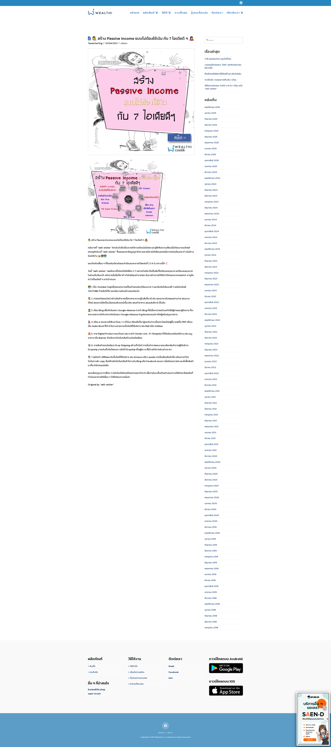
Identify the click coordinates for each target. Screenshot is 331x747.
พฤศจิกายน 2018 (212, 603)
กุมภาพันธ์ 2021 (211, 444)
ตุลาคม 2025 (210, 112)
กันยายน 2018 (211, 615)
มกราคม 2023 (211, 308)
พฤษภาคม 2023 (212, 284)
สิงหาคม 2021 (211, 408)
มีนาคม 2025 (210, 154)
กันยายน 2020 (211, 473)
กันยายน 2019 (211, 544)
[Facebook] (241, 3)
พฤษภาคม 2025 (212, 142)
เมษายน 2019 (210, 574)
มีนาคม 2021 (210, 438)
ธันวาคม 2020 (211, 456)
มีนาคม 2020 (210, 509)
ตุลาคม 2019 (210, 538)
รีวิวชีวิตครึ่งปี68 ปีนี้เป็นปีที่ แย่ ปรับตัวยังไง (223, 73)
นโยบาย (170, 733)
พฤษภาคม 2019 (211, 568)
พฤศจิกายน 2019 (212, 532)
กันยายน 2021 (211, 402)
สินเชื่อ (92, 666)
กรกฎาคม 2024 (211, 201)
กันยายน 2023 (211, 260)
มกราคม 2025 (211, 166)
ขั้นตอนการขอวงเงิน (138, 677)
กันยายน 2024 (211, 189)
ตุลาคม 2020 (210, 467)
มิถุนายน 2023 (211, 278)
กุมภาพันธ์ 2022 (212, 373)
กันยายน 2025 (211, 118)
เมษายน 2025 (211, 148)
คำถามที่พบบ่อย (137, 683)
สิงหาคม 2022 (211, 337)
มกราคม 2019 (211, 592)
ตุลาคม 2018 (210, 609)
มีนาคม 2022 (210, 367)
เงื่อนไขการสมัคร (137, 672)
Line (171, 677)
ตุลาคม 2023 (210, 254)
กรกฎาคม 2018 (211, 627)
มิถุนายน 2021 (211, 420)
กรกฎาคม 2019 (211, 556)
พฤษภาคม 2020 (212, 497)
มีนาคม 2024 (210, 225)
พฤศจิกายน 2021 (212, 390)
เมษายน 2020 (211, 503)
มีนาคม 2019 (210, 580)
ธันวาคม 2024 (211, 172)
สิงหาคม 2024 (211, 195)
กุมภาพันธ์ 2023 (212, 302)
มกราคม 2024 (211, 237)
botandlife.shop (96, 689)
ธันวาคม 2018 (211, 598)
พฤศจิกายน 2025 (212, 107)
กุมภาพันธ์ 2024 (212, 231)
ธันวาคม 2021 (210, 385)
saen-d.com (94, 693)
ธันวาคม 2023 (211, 243)
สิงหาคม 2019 (211, 550)
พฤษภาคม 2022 (212, 355)
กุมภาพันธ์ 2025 (212, 160)
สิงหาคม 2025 (211, 124)
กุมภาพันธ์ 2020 (212, 515)
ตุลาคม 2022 (210, 326)
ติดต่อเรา (161, 733)
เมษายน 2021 (210, 432)
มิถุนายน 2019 (211, 562)
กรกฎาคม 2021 (211, 414)
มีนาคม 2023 (210, 296)
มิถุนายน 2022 (211, 349)
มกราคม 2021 (211, 450)
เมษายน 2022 (211, 361)
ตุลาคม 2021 (210, 396)
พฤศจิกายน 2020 (212, 462)
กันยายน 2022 (211, 331)
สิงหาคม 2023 (211, 266)
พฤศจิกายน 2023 (212, 249)
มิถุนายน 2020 (211, 491)
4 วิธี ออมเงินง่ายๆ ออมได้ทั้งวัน (218, 58)
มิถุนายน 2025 (211, 136)
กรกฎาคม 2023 (211, 272)
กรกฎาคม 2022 (211, 343)
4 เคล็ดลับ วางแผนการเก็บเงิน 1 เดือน (220, 79)
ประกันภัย (94, 672)
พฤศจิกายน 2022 (212, 320)
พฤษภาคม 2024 (212, 213)
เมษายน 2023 (211, 290)
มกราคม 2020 (211, 521)
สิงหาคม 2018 (211, 621)
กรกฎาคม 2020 (212, 485)
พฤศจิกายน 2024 (212, 178)
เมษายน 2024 (211, 219)
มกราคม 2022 (211, 379)
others (124, 43)
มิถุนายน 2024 (211, 207)
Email (171, 666)
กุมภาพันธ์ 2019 (211, 586)
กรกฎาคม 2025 (211, 130)
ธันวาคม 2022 (211, 314)
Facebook (174, 672)
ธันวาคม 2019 (210, 527)
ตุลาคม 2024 (210, 184)
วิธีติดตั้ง (133, 666)
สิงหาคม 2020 (211, 479)
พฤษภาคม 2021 (211, 426)
